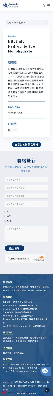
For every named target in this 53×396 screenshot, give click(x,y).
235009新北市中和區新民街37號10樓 (27, 364)
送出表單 (14, 248)
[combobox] (24, 22)
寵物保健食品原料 (38, 337)
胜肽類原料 (33, 341)
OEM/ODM (41, 290)
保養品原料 (8, 341)
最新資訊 (7, 352)
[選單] (48, 5)
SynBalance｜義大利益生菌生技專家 (20, 308)
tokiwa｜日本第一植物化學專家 (18, 315)
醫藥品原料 (8, 337)
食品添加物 (21, 341)
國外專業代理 (22, 286)
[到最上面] (47, 390)
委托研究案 (35, 286)
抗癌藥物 (12, 36)
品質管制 (16, 290)
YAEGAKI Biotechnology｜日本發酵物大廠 (24, 326)
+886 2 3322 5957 (16, 367)
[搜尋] (44, 5)
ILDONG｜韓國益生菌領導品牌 (17, 302)
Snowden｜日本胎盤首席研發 (17, 312)
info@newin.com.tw (27, 371)
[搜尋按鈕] (45, 22)
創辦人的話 (8, 286)
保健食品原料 (22, 337)
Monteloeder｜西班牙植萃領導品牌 (20, 305)
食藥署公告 (19, 352)
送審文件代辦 (28, 290)
